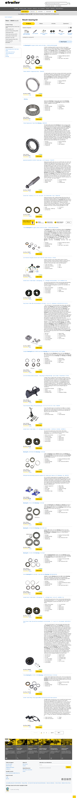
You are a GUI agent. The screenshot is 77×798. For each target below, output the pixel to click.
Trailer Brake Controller (69, 34)
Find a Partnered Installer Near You (13, 773)
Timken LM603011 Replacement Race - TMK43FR (33, 71)
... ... (25, 99)
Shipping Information (10, 767)
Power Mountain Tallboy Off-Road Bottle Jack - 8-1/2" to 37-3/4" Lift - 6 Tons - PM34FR (41, 405)
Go (55, 11)
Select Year (32, 11)
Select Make (40, 11)
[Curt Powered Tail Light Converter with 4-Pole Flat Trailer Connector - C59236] (32, 268)
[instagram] (67, 779)
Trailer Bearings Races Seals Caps (26, 34)
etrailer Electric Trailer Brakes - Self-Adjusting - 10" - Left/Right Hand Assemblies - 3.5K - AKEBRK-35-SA (45, 280)
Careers (24, 765)
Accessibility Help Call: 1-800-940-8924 (13, 782)
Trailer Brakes (52, 33)
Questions (66, 23)
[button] (69, 27)
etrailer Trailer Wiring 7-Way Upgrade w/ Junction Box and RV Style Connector (40, 697)
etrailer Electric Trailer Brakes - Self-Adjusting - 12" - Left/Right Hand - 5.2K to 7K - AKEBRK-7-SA (43, 597)
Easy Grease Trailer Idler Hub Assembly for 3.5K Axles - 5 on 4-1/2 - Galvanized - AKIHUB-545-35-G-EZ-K (45, 303)
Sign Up (7, 778)
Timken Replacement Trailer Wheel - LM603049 (35, 123)
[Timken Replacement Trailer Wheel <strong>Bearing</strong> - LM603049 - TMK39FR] (33, 145)
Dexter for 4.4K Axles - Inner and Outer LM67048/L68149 (40, 574)
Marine (48, 8)
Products (28, 23)
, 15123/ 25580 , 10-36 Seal (33, 502)
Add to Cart (38, 67)
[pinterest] (65, 779)
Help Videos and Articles (27, 769)
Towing (16, 8)
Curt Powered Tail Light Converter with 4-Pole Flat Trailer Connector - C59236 (39, 257)
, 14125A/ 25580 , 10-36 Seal (33, 552)
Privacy (40, 767)
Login (7, 777)
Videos (41, 23)
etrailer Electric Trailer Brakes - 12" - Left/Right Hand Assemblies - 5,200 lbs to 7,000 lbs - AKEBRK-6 (44, 429)
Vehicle (35, 8)
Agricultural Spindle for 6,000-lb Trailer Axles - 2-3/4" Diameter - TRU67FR (38, 160)
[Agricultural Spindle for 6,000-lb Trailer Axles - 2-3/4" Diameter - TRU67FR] (32, 182)
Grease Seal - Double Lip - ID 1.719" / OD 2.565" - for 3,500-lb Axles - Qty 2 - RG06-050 (41, 195)
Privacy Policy (24, 782)
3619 (52, 732)
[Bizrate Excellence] (7, 789)
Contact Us (8, 769)
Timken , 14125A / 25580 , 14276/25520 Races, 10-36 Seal (40, 675)
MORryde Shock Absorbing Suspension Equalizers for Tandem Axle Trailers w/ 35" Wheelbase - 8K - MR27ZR (46, 475)
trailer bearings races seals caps (12, 49)
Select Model (48, 11)
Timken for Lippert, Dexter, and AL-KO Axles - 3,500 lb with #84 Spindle (40, 227)
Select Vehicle (25, 11)
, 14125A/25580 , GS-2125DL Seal (35, 528)
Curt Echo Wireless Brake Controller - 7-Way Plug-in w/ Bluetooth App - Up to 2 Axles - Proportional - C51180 (46, 375)
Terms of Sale (58, 782)
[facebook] (63, 779)
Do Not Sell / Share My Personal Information (37, 782)
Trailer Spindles (35, 33)
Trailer (29, 8)
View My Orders (9, 764)
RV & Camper (41, 8)
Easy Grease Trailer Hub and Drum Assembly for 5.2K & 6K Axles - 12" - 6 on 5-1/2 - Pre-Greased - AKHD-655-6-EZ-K (47, 622)
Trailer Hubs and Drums (61, 34)
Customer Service (49, 6)
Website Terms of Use (66, 782)
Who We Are (25, 764)
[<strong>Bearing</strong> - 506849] (32, 110)
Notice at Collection (50, 782)
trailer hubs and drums (10, 52)
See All (68, 222)
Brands (53, 8)
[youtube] (70, 779)
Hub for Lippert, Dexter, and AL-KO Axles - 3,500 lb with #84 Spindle (40, 45)
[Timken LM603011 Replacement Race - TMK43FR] (32, 84)
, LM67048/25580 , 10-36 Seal (34, 451)
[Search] (47, 3)
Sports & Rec (22, 8)
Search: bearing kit (8, 17)
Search (24, 771)
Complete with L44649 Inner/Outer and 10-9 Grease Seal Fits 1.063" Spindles (44, 351)
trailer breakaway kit (9, 53)
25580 (6, 50)
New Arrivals (59, 8)
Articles (53, 23)
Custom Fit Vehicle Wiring (43, 34)
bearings (7, 56)
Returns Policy (9, 765)
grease (6, 54)
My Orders (58, 6)
